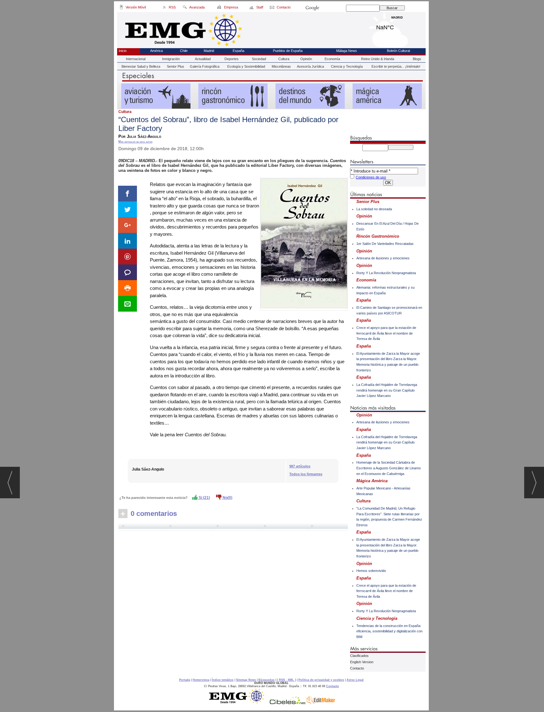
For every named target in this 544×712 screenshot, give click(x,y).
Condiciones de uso (371, 177)
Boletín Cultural (398, 51)
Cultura (283, 59)
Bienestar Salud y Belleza (141, 66)
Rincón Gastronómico (377, 236)
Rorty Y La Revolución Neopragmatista (386, 273)
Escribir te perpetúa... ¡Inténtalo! (395, 66)
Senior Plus (175, 66)
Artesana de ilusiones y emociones (383, 258)
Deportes (231, 59)
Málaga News (346, 51)
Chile (184, 51)
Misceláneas (281, 66)
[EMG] (238, 702)
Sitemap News (246, 679)
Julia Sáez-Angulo (148, 469)
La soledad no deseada (374, 209)
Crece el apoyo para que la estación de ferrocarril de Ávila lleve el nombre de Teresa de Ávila (386, 333)
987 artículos (299, 466)
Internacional (135, 59)
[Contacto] (272, 8)
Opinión (306, 59)
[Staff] (252, 8)
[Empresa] (219, 8)
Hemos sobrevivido (371, 571)
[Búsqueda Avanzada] (184, 8)
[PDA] (121, 8)
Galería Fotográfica (204, 66)
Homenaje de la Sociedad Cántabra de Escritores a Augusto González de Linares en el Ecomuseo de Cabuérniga (388, 468)
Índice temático (223, 679)
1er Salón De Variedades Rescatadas (385, 244)
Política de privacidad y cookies (321, 679)
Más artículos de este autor (135, 141)
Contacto (357, 668)
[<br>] (233, 527)
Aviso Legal (355, 679)
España (238, 51)
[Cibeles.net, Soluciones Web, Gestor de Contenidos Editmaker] (287, 702)
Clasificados (359, 656)
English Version (361, 662)
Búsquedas (266, 679)
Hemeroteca (201, 679)
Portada (184, 679)
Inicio (123, 51)
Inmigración (171, 59)
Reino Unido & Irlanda (377, 59)
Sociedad (259, 59)
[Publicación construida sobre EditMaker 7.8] (320, 702)
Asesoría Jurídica (310, 66)
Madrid (397, 25)
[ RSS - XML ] (286, 679)
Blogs (417, 59)
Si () (204, 497)
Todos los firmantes (305, 474)
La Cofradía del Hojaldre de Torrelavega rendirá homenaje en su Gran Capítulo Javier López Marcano (386, 390)
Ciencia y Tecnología (347, 66)
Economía (332, 59)
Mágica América (372, 480)
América (156, 51)
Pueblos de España (288, 51)
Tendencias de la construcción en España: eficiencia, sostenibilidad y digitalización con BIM (389, 631)
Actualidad (203, 59)
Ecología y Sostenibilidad (246, 66)
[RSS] (164, 8)
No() (227, 497)
